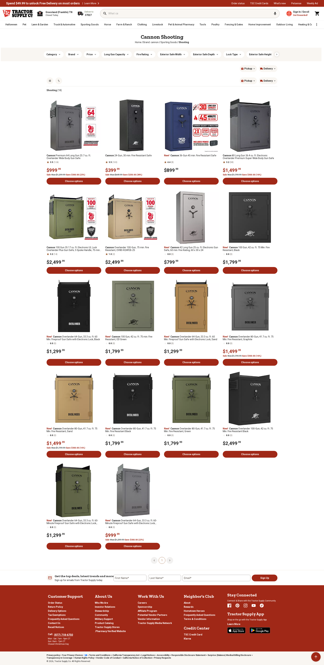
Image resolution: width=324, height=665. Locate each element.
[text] (184, 42)
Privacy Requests (162, 658)
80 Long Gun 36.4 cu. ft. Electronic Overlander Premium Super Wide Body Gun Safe (248, 157)
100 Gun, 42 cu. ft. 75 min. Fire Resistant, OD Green (128, 338)
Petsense (296, 3)
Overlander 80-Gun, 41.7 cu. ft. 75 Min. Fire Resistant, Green (189, 430)
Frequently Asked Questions (63, 619)
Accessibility (163, 655)
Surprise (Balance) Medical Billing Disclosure (229, 655)
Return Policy (55, 607)
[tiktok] (262, 605)
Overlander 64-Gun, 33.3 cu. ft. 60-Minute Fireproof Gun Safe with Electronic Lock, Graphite (131, 522)
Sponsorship (145, 607)
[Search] (105, 13)
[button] (98, 3)
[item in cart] (317, 13)
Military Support (104, 619)
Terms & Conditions (195, 619)
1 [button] (162, 560)
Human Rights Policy (84, 658)
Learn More (90, 3)
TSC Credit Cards (259, 3)
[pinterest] (237, 605)
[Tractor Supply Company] (18, 13)
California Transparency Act (126, 655)
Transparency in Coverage (59, 658)
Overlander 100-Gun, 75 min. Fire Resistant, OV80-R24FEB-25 (127, 248)
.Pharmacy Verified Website (110, 631)
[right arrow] (277, 54)
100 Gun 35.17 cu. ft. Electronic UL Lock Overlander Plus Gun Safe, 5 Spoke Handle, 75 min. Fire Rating (73, 248)
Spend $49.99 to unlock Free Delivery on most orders (43, 3)
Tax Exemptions (57, 615)
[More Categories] (316, 24)
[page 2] (170, 560)
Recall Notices (56, 627)
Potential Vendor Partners (152, 615)
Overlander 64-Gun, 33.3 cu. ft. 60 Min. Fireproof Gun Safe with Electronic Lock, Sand (190, 338)
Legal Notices (148, 655)
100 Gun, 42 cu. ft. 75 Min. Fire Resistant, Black (246, 248)
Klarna (187, 638)
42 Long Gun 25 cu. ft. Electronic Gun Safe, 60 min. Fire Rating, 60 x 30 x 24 (191, 248)
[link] (138, 42)
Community (101, 615)
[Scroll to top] (316, 657)
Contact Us (54, 623)
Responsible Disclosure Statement (188, 655)
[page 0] (154, 560)
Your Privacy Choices (72, 655)
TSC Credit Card (193, 634)
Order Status (55, 602)
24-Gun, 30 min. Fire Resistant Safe (128, 155)
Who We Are (101, 602)
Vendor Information (149, 619)
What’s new (280, 3)
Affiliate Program (147, 611)
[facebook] (229, 605)
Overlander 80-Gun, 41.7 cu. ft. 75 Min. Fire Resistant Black (130, 430)
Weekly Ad (312, 3)
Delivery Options (57, 611)
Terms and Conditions (100, 655)
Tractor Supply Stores (107, 627)
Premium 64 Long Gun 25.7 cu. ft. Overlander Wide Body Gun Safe (69, 157)
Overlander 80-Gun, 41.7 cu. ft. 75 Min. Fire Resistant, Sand (72, 430)
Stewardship (102, 611)
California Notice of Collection (137, 658)
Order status (238, 3)
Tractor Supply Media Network (155, 623)
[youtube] (254, 605)
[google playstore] (260, 630)
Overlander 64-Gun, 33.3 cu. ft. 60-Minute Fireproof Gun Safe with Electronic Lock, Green (72, 522)
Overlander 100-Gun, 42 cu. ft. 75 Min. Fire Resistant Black (248, 430)
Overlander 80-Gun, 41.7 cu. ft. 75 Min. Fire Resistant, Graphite (248, 338)
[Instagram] (246, 605)
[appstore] (236, 630)
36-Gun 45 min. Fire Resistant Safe (190, 155)
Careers (142, 602)
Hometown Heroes (194, 611)
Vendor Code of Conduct (108, 658)
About (187, 602)
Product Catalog (104, 623)
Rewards (189, 607)
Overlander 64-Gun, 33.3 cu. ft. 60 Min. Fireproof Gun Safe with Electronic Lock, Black (73, 338)
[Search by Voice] (275, 13)
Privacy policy (53, 655)
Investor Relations (105, 607)
